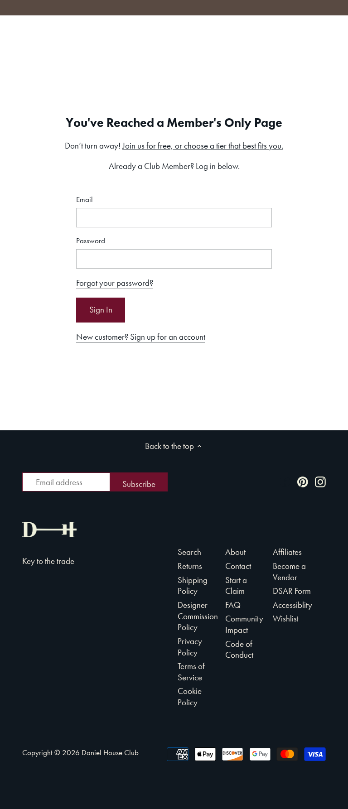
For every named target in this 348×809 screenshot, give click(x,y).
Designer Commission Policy (198, 616)
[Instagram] (320, 481)
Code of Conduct (239, 649)
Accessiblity (292, 605)
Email (84, 199)
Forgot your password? (114, 283)
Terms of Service (191, 671)
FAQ (233, 605)
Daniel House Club (110, 752)
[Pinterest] (302, 481)
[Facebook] (285, 481)
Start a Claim (236, 585)
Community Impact (244, 624)
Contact (238, 566)
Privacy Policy (190, 647)
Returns (190, 566)
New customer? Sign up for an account (140, 336)
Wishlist (286, 618)
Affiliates (287, 552)
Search (189, 552)
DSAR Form (292, 591)
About (235, 552)
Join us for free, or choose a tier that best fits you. (202, 145)
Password (90, 241)
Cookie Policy (190, 696)
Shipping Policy (193, 585)
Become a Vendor (289, 571)
